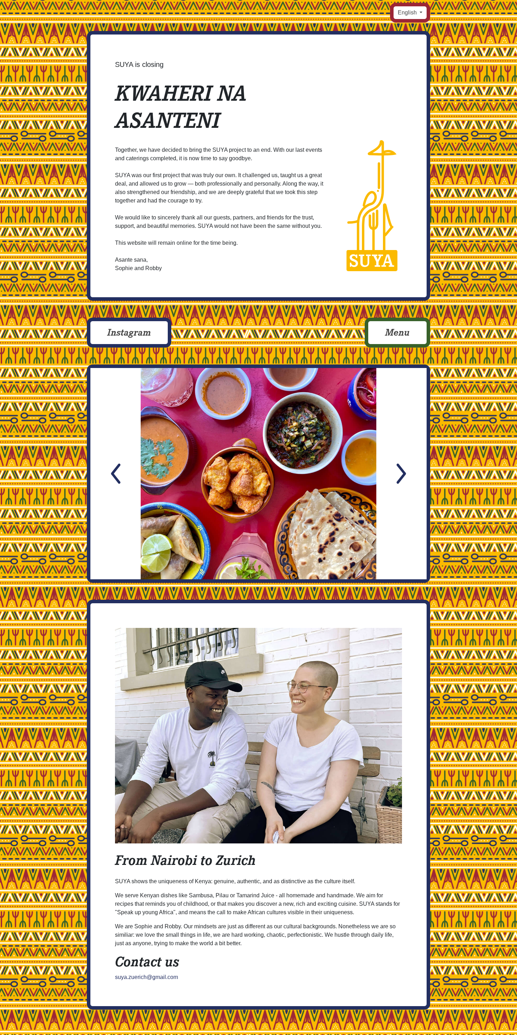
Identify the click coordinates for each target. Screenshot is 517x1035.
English (408, 12)
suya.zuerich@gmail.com (146, 977)
